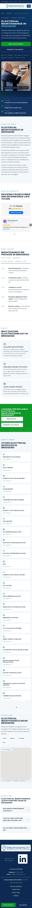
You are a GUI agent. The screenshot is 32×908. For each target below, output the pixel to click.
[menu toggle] (29, 6)
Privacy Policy (16, 892)
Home (2, 13)
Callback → (23, 905)
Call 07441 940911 (16, 44)
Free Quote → (12, 419)
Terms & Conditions (16, 886)
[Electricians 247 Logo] (15, 6)
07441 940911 (8, 905)
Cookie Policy (16, 889)
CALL (25, 1)
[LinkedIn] (22, 865)
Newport (12, 738)
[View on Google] (5, 221)
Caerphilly (21, 738)
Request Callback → (16, 49)
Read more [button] (6, 229)
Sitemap (16, 895)
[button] (1, 225)
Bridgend (9, 13)
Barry (4, 742)
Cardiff (5, 738)
